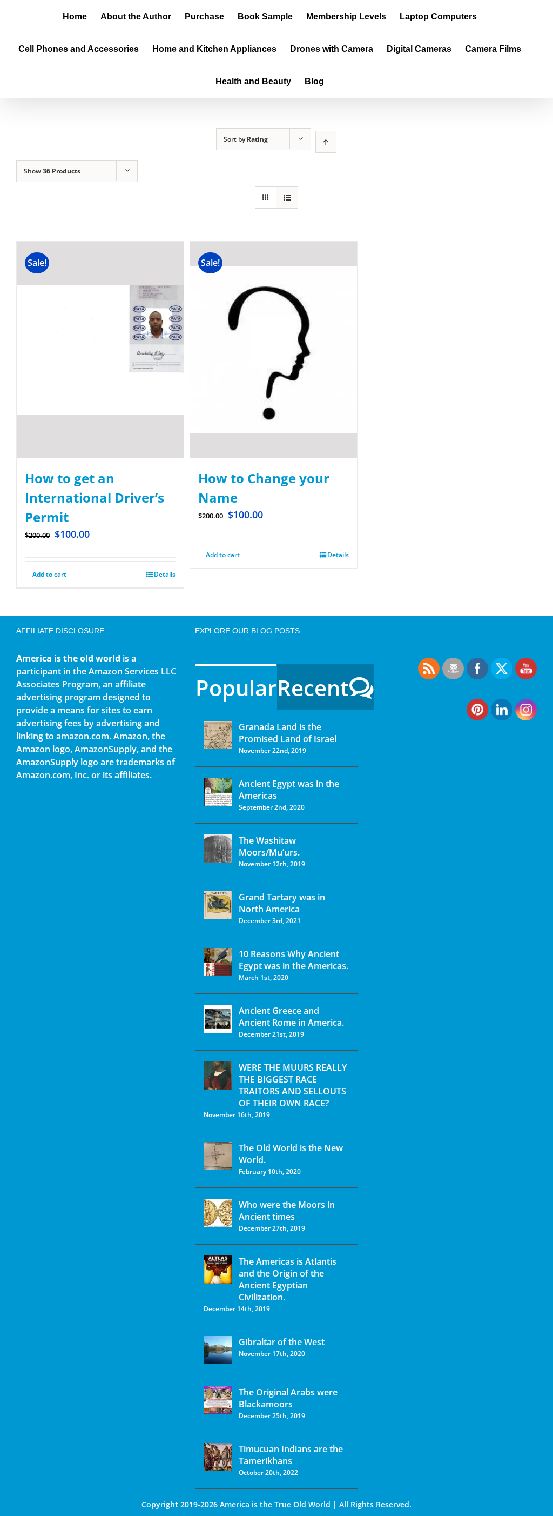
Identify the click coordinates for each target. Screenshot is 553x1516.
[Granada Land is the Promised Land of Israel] (218, 735)
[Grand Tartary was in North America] (218, 905)
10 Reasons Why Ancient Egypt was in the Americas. (293, 960)
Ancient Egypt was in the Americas (289, 790)
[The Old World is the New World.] (218, 1156)
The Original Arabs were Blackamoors (288, 1398)
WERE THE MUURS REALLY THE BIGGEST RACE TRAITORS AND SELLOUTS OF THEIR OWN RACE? (293, 1085)
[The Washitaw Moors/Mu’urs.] (218, 848)
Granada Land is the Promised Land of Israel (287, 733)
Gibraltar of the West (282, 1342)
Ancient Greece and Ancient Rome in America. (291, 1017)
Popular (235, 688)
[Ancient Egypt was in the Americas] (218, 792)
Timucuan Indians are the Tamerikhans (291, 1455)
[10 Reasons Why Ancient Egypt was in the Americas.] (218, 962)
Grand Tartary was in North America (282, 903)
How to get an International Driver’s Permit (94, 497)
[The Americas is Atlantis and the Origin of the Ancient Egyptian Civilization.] (218, 1269)
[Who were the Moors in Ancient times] (218, 1213)
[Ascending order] (325, 142)
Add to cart (49, 574)
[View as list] (287, 197)
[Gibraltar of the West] (218, 1350)
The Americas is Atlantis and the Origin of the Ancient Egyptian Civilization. (287, 1279)
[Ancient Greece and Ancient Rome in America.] (218, 1019)
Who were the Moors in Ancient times (287, 1211)
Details (165, 574)
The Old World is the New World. (291, 1154)
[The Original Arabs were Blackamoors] (218, 1400)
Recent (313, 688)
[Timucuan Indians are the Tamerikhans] (218, 1457)
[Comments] (361, 687)
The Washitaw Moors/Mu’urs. (269, 846)
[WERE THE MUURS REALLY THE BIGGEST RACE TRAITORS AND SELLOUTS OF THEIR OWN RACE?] (218, 1075)
